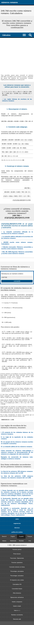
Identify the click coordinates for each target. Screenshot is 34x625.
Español (21, 536)
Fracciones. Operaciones (17, 558)
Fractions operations (17, 562)
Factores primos (17, 549)
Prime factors (17, 554)
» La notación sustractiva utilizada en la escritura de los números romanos (17, 232)
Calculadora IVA (17, 584)
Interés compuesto (17, 601)
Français (29, 536)
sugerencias (17, 523)
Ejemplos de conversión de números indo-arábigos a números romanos (17, 457)
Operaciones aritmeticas (17, 597)
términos (17, 527)
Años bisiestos (17, 593)
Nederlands (13, 540)
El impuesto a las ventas (17, 580)
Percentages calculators (17, 575)
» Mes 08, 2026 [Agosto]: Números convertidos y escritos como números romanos (17, 252)
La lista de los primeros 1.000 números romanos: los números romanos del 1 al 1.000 (17, 477)
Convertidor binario (17, 588)
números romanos (9, 2)
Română (21, 540)
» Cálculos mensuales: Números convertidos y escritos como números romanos (17, 247)
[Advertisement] (17, 55)
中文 (30, 540)
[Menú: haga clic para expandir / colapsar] (25, 35)
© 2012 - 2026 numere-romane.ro (17, 545)
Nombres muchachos (17, 614)
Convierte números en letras (17, 567)
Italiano (4, 540)
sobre (17, 519)
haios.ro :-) (17, 610)
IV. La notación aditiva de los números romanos (16, 446)
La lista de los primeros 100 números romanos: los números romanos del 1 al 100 (17, 472)
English (13, 536)
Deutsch (4, 536)
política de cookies (17, 532)
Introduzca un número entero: (12, 274)
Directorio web (17, 619)
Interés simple (17, 606)
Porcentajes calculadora (17, 571)
